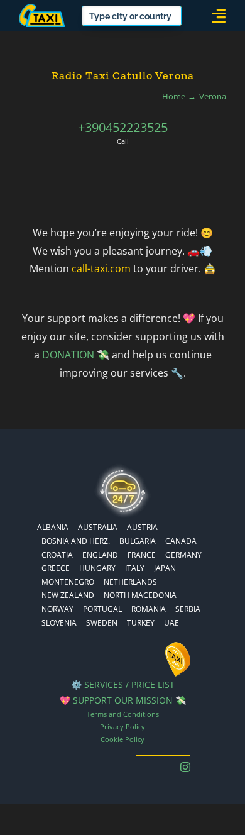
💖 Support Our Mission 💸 (123, 700)
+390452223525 (123, 127)
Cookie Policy (122, 739)
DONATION (68, 355)
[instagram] (185, 767)
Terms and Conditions (123, 714)
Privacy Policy (122, 726)
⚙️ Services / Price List (123, 684)
